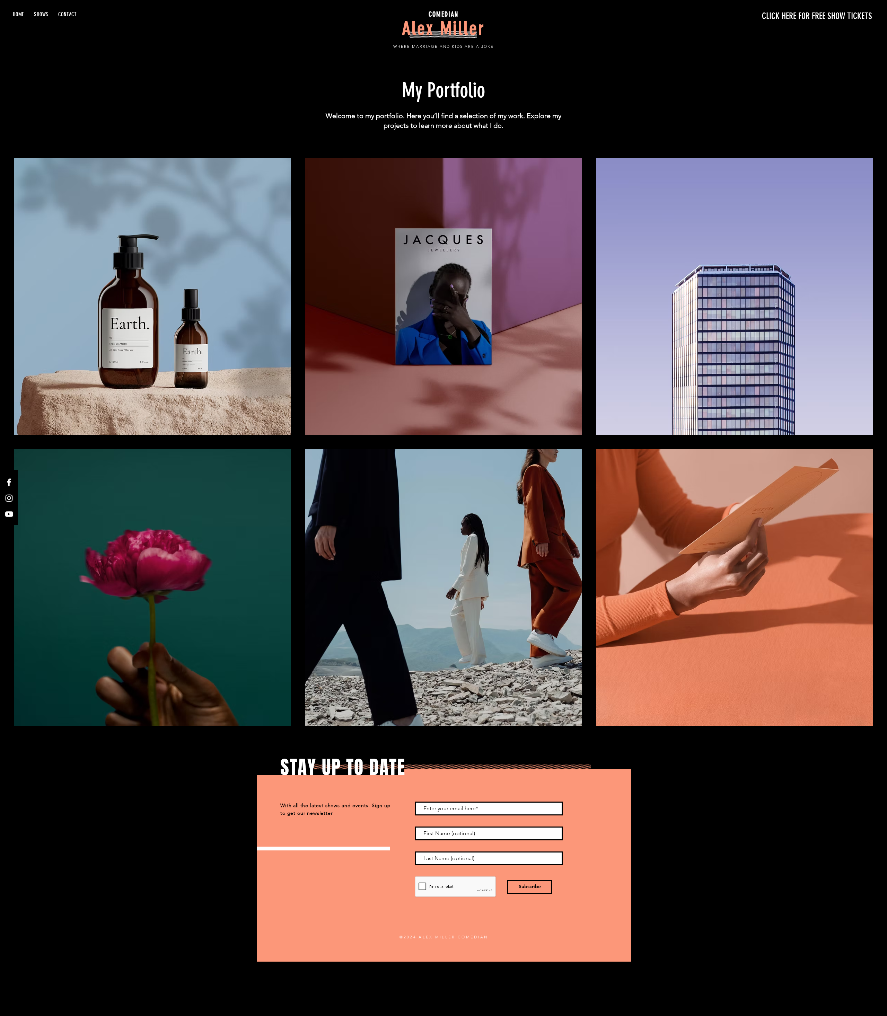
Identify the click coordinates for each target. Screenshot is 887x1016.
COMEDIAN (443, 14)
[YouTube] (9, 514)
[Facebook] (9, 482)
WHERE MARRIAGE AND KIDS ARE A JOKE (443, 46)
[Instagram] (9, 498)
